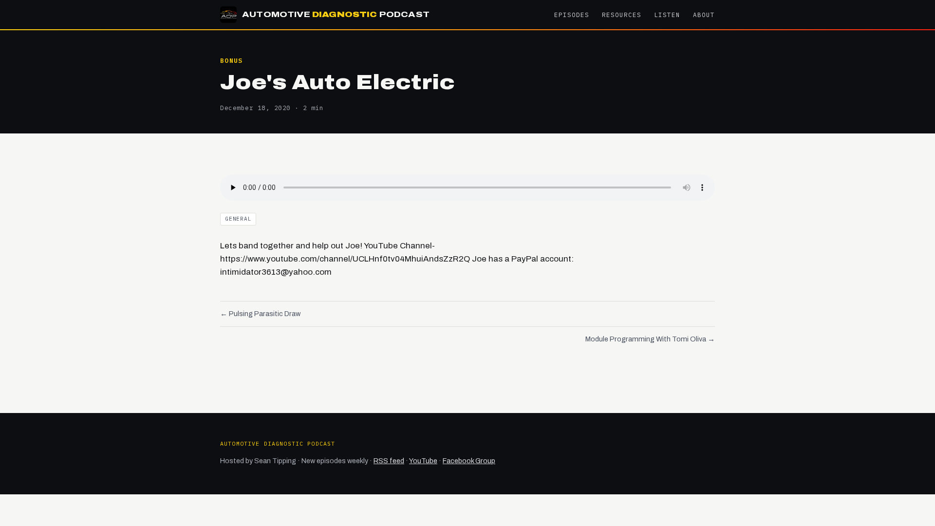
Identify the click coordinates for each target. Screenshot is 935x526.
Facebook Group (469, 461)
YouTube (423, 461)
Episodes (571, 15)
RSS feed (389, 461)
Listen (667, 15)
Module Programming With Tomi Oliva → (650, 339)
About (704, 15)
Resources (621, 15)
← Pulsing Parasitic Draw (260, 314)
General (238, 218)
